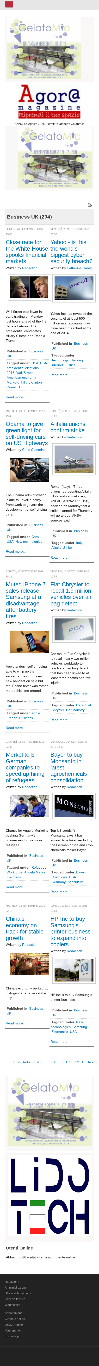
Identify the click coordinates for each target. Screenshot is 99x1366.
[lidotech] (50, 1194)
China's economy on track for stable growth (24, 928)
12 (77, 1062)
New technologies (28, 541)
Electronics (59, 1032)
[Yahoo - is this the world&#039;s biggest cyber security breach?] (74, 288)
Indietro (29, 1062)
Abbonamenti (13, 1313)
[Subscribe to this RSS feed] (90, 205)
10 (65, 1062)
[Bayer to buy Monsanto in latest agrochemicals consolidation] (74, 806)
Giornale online (15, 1319)
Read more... (16, 397)
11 (71, 1062)
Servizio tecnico (15, 1299)
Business (26, 718)
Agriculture (76, 882)
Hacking (77, 360)
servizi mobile (14, 1324)
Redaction (29, 268)
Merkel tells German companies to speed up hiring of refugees (25, 767)
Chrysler (57, 710)
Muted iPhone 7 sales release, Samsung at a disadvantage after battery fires (26, 600)
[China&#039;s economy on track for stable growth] (29, 964)
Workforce (14, 872)
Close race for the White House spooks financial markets (27, 251)
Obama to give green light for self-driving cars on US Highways (27, 433)
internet (57, 365)
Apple (35, 713)
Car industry (75, 710)
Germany (14, 877)
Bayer (80, 872)
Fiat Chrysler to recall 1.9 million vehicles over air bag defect (71, 594)
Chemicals (59, 877)
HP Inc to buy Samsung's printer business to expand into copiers (70, 931)
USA (34, 363)
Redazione (12, 1282)
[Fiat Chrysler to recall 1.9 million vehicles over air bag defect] (74, 629)
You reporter (13, 1330)
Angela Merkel (35, 872)
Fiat (88, 705)
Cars (35, 537)
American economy (21, 377)
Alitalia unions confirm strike (67, 427)
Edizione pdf (13, 1336)
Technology (60, 360)
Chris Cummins (33, 450)
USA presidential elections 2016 (27, 368)
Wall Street (24, 373)
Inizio (17, 1062)
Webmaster (12, 1305)
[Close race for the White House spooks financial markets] (29, 287)
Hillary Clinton (31, 382)
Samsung (80, 1027)
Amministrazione (16, 1287)
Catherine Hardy (79, 268)
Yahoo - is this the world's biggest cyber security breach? (71, 251)
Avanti (92, 1062)
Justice (70, 365)
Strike (67, 547)
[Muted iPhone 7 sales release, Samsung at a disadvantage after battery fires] (29, 642)
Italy (79, 543)
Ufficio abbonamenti (18, 1293)
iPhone (12, 718)
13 (83, 1062)
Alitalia (56, 547)
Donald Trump (17, 387)
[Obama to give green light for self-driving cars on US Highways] (29, 470)
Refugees (38, 867)
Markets (13, 382)
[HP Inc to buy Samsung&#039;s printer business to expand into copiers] (74, 970)
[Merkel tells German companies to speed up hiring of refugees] (29, 806)
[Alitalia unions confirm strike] (74, 459)
